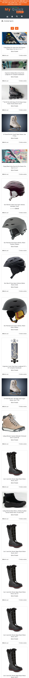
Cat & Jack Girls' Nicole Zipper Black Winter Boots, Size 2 (14, 552)
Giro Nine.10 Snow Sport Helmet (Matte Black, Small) (14, 284)
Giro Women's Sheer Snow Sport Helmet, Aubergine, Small (14, 205)
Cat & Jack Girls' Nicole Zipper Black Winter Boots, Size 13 (14, 592)
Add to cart (5, 55)
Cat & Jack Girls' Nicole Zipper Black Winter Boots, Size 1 (14, 635)
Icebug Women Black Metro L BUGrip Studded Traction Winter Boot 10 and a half (14, 511)
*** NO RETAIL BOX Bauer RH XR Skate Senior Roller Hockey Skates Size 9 (14, 102)
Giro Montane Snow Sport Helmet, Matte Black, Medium (14, 326)
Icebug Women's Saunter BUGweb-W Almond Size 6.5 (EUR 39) (14, 436)
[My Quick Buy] (14, 10)
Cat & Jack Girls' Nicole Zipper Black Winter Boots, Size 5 (14, 479)
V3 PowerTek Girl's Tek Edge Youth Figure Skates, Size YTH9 (14, 399)
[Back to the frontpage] (2, 21)
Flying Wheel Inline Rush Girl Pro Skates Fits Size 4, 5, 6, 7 (14, 167)
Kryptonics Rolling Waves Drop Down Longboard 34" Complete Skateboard (14, 73)
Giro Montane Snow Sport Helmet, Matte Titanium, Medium (14, 243)
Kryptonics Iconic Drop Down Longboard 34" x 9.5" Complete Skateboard (14, 367)
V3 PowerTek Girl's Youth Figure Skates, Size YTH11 (14, 135)
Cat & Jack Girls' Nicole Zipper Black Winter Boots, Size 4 (14, 676)
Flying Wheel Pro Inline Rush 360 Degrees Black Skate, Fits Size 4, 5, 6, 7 (14, 48)
